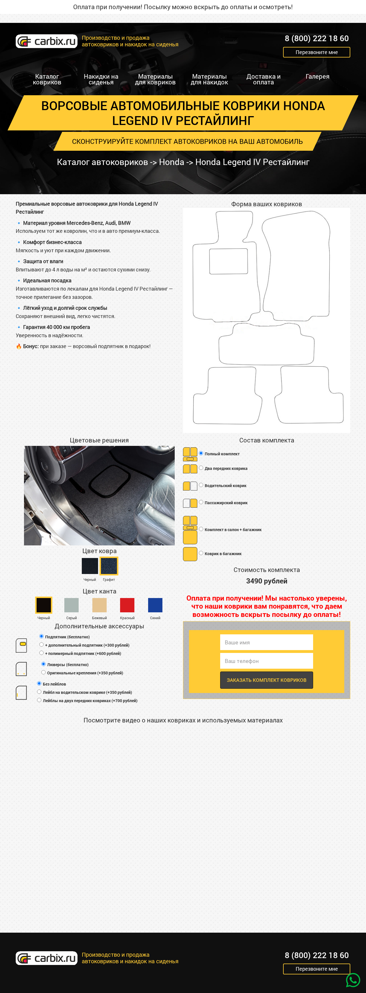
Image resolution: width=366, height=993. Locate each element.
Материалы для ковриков (155, 79)
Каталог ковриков (47, 79)
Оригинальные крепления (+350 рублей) (84, 673)
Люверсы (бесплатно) (67, 664)
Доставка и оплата (263, 79)
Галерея (318, 76)
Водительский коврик (225, 485)
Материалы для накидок (209, 79)
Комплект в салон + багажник (233, 529)
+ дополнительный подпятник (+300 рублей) (87, 645)
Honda (171, 161)
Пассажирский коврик (226, 502)
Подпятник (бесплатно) (67, 637)
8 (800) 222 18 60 (317, 38)
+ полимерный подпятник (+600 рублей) (82, 653)
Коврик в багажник (223, 553)
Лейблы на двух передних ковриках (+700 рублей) (90, 700)
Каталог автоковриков (102, 161)
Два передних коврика (226, 468)
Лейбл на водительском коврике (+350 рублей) (87, 692)
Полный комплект (222, 453)
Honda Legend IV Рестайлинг (252, 161)
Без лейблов (54, 684)
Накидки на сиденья (101, 79)
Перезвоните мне (317, 52)
